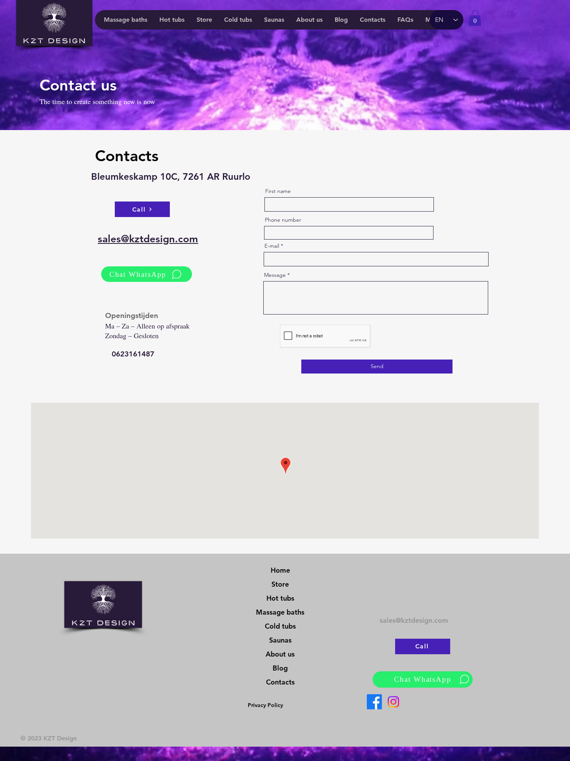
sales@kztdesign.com (414, 620)
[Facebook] (374, 701)
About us (280, 654)
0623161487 (133, 353)
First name (278, 191)
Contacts (280, 682)
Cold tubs (280, 626)
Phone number (283, 219)
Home (280, 570)
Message (275, 275)
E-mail (271, 245)
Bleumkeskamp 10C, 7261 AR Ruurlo (170, 176)
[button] (475, 18)
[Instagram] (393, 701)
